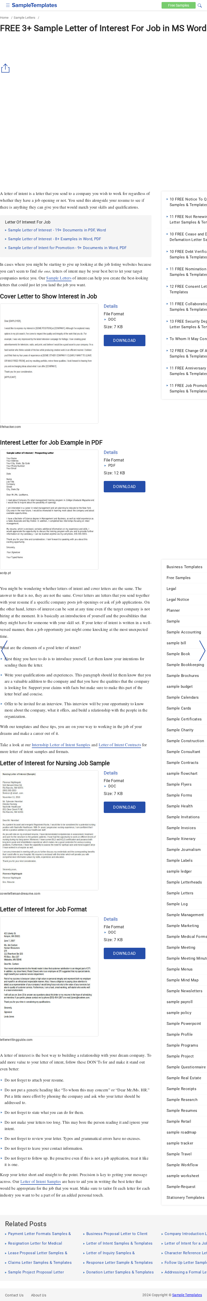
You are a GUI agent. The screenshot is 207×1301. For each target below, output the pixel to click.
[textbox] (196, 5)
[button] (199, 5)
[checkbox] (8, 5)
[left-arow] (4, 651)
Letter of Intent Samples (40, 1181)
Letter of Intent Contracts (120, 744)
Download (124, 340)
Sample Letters (24, 17)
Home (4, 17)
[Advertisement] (42, 148)
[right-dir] (202, 651)
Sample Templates (187, 1295)
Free (178, 5)
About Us (38, 1295)
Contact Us (14, 1295)
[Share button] (6, 68)
